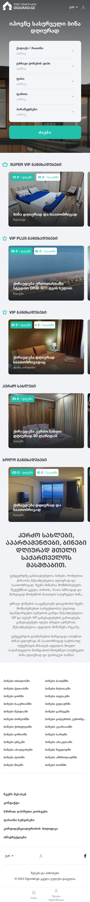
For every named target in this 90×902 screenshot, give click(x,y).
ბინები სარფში (56, 734)
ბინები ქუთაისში (16, 688)
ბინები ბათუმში (56, 681)
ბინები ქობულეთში (18, 726)
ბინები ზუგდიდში (58, 749)
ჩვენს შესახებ (15, 794)
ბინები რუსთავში (58, 688)
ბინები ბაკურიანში (18, 704)
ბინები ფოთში (14, 757)
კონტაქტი (11, 803)
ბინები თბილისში (17, 681)
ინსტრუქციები (15, 837)
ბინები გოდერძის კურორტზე (66, 719)
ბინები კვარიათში (58, 726)
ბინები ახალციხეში (18, 749)
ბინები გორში (14, 696)
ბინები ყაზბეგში (57, 711)
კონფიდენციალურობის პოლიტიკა (31, 828)
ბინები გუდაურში (58, 704)
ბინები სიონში (55, 765)
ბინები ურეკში (14, 742)
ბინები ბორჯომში (16, 719)
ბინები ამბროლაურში (61, 757)
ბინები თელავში (57, 696)
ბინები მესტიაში (16, 711)
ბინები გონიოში (15, 734)
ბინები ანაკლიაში (58, 742)
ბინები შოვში (13, 765)
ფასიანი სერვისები (19, 820)
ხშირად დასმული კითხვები (26, 811)
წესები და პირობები (45, 873)
